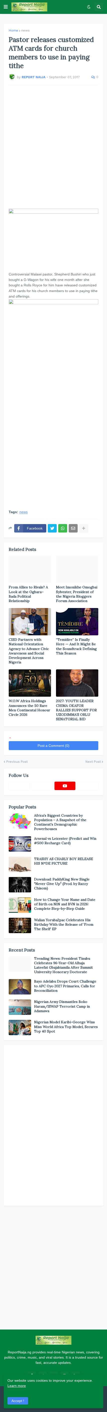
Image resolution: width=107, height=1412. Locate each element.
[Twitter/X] (42, 786)
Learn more (16, 1386)
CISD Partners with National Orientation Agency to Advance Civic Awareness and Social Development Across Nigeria (29, 650)
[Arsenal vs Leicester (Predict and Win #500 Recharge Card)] (20, 844)
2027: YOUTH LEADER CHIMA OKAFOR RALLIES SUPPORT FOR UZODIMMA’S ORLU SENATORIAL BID (76, 710)
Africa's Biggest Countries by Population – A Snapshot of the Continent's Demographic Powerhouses (60, 822)
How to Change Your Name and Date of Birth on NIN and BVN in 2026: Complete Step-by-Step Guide (64, 904)
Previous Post (17, 761)
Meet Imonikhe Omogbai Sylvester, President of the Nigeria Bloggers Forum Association (76, 594)
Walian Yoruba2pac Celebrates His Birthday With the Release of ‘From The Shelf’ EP (63, 924)
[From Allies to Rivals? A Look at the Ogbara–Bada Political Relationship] (30, 569)
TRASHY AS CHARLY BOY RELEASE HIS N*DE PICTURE (63, 861)
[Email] (73, 528)
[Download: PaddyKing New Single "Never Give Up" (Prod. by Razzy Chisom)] (20, 884)
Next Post (93, 761)
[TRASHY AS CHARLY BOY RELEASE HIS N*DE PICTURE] (20, 864)
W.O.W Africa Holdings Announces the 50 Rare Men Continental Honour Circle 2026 (29, 708)
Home (13, 30)
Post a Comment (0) (53, 746)
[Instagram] (87, 786)
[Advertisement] (53, 147)
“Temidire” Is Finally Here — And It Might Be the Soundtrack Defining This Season (76, 646)
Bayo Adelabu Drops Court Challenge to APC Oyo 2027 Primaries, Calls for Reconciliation (65, 985)
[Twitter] (52, 528)
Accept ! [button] (17, 1401)
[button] (5, 6)
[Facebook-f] (19, 786)
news (25, 30)
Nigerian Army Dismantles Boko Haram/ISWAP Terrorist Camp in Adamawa (62, 1006)
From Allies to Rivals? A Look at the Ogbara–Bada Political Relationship (28, 594)
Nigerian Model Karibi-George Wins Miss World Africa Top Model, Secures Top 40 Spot (66, 1026)
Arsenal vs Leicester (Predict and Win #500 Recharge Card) (65, 840)
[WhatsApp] (62, 528)
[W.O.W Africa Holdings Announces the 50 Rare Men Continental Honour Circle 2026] (30, 683)
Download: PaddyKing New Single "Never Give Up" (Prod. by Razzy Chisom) (62, 883)
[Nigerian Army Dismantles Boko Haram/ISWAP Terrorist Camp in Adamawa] (20, 1007)
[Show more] (83, 528)
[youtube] (64, 786)
